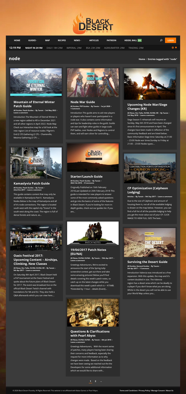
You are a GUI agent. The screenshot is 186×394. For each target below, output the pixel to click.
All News (131, 113)
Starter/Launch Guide (87, 176)
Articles (130, 196)
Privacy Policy (144, 390)
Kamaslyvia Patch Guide (32, 183)
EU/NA (146, 113)
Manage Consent (158, 390)
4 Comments (89, 183)
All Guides (18, 110)
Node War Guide (83, 102)
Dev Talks (139, 113)
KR (157, 113)
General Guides (143, 266)
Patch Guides (28, 110)
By (39, 110)
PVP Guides (84, 106)
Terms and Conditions (129, 390)
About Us (169, 390)
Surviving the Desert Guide (147, 262)
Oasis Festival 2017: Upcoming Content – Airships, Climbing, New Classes (36, 259)
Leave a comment (21, 113)
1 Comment (75, 109)
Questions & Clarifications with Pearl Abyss (90, 333)
